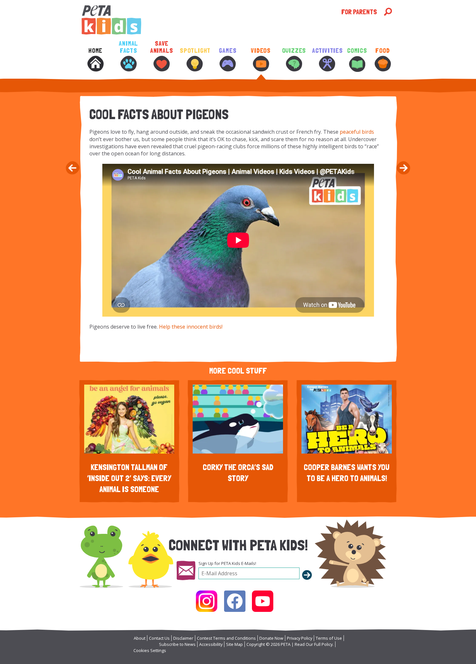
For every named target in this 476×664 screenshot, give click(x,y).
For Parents (359, 12)
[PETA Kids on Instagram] (206, 601)
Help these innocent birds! (190, 326)
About (139, 638)
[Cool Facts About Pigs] (72, 169)
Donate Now (271, 638)
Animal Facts (128, 47)
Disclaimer (183, 638)
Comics (357, 50)
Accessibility (210, 644)
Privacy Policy (299, 638)
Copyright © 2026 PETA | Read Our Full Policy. (290, 644)
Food (382, 50)
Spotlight (195, 50)
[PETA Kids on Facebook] (234, 601)
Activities (327, 50)
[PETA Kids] (211, 20)
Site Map (234, 644)
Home (95, 50)
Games (227, 50)
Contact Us (159, 638)
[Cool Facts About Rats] (404, 169)
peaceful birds (357, 131)
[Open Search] (388, 11)
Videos (261, 50)
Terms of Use (329, 638)
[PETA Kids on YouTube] (262, 601)
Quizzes (294, 50)
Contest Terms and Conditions (226, 638)
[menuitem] (95, 64)
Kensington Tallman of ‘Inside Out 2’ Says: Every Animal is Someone (129, 478)
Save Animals (161, 47)
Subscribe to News (177, 644)
